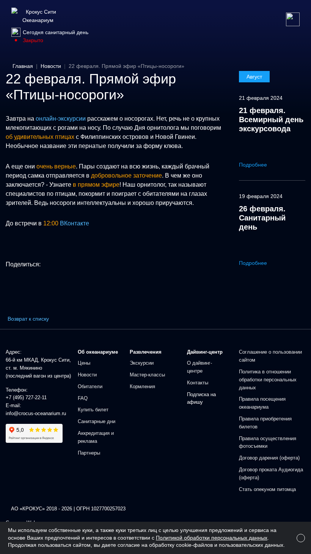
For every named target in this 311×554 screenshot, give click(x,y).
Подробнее (254, 165)
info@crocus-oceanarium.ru (36, 413)
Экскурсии (142, 363)
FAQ (83, 398)
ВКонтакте (74, 223)
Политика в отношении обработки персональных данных (268, 379)
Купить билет (93, 409)
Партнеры (89, 453)
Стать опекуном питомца (267, 489)
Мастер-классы (147, 375)
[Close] (301, 538)
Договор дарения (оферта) (269, 458)
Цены (84, 363)
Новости (87, 375)
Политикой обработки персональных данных (211, 538)
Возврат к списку (28, 319)
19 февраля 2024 (261, 196)
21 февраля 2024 (261, 98)
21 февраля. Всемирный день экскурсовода (271, 119)
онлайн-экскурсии (61, 118)
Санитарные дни (96, 421)
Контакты (197, 383)
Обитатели (90, 386)
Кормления (142, 386)
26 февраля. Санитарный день (262, 218)
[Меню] (293, 19)
